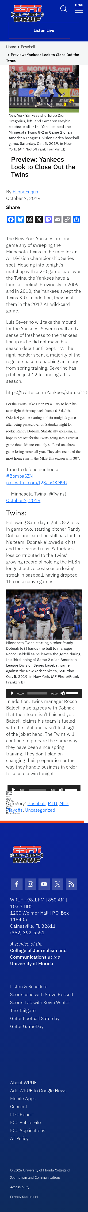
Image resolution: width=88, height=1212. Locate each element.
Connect (18, 1106)
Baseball (28, 46)
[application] (44, 693)
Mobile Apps (23, 1098)
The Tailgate (23, 1010)
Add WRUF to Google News (38, 1090)
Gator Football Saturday (35, 1018)
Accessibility (19, 1187)
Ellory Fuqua (25, 191)
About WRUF (23, 1082)
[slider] (73, 693)
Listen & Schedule (28, 986)
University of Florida (31, 963)
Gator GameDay (27, 1026)
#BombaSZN (19, 476)
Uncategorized (40, 810)
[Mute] (62, 693)
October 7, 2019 (23, 500)
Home (11, 46)
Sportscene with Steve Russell (41, 994)
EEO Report (22, 1114)
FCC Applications (27, 1130)
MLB (52, 803)
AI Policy (19, 1138)
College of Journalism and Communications (38, 953)
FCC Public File (25, 1122)
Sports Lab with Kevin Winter (40, 1002)
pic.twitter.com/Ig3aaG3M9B (36, 482)
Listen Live (44, 30)
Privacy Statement (24, 1196)
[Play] (12, 693)
